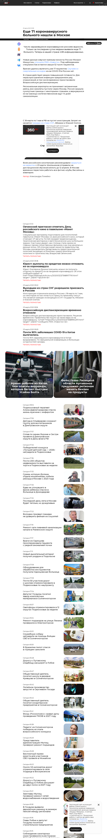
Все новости (28, 3)
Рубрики (56, 3)
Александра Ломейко (40, 176)
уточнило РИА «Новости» (47, 62)
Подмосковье (46, 3)
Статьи (37, 3)
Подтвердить (75, 829)
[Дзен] (94, 43)
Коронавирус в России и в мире (39, 39)
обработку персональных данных (78, 820)
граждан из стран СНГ (43, 123)
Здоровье (26, 39)
